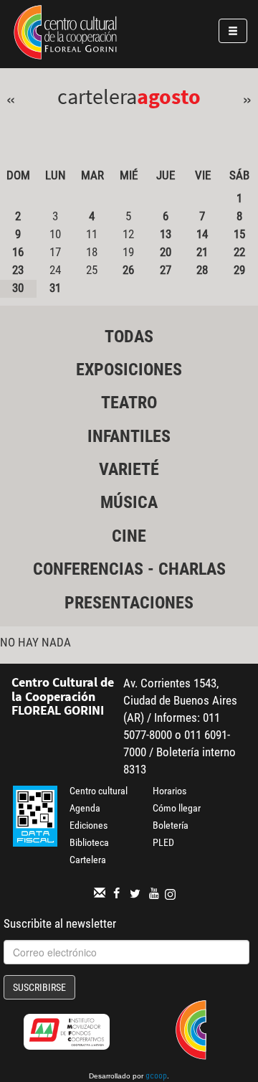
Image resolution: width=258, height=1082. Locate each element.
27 (165, 270)
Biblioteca (89, 842)
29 (239, 270)
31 (55, 288)
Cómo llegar (177, 808)
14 (202, 234)
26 (128, 270)
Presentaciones (129, 603)
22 (239, 252)
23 (18, 270)
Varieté (129, 469)
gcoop (156, 1077)
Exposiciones (129, 369)
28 (202, 270)
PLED (163, 842)
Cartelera (88, 860)
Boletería (170, 825)
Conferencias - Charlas (129, 569)
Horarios (169, 791)
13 (165, 234)
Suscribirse (39, 987)
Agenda (85, 808)
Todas (129, 336)
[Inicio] (65, 34)
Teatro (129, 402)
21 (202, 252)
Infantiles (129, 436)
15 (239, 234)
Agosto (169, 96)
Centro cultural (99, 791)
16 (18, 252)
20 (165, 252)
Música (129, 502)
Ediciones (89, 825)
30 (18, 288)
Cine (129, 536)
